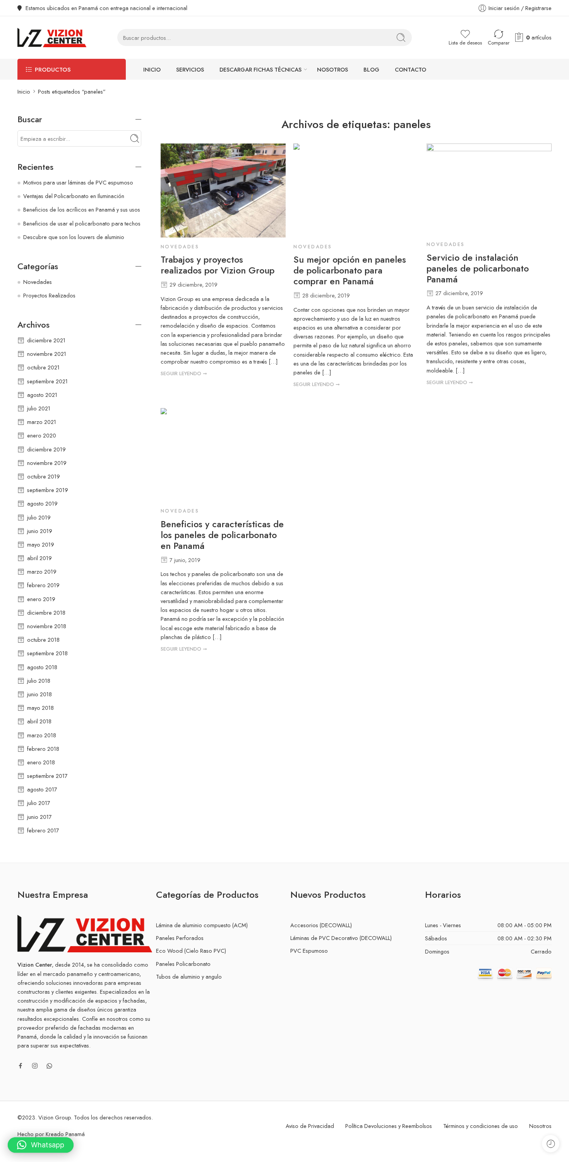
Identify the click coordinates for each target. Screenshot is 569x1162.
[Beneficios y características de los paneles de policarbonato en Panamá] (223, 455)
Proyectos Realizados (49, 295)
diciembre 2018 (46, 612)
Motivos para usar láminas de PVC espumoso (78, 182)
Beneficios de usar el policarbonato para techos (82, 223)
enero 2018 (41, 762)
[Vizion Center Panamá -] (51, 37)
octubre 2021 (43, 367)
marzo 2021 (41, 422)
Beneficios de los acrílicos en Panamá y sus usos (81, 209)
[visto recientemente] (550, 1143)
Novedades (180, 246)
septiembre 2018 (47, 653)
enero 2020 (41, 435)
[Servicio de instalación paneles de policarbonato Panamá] (489, 189)
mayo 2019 (40, 544)
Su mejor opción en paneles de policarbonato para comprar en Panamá (349, 271)
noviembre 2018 (46, 626)
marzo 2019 (42, 571)
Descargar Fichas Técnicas (260, 69)
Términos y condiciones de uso (480, 1126)
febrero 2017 (43, 830)
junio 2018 (39, 694)
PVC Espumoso (309, 951)
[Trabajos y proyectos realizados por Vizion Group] (223, 190)
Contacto (410, 69)
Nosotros (332, 69)
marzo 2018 (41, 735)
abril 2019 (39, 558)
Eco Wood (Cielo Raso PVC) (191, 951)
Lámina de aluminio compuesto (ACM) (202, 925)
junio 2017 (39, 817)
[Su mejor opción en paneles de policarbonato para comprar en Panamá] (355, 190)
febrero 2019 (43, 585)
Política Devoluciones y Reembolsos (388, 1126)
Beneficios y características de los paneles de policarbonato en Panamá (222, 535)
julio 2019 (39, 517)
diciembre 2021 (46, 340)
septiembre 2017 (47, 776)
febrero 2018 (43, 749)
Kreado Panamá (65, 1134)
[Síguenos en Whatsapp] (49, 1066)
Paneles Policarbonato (183, 964)
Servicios (190, 69)
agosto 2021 (42, 395)
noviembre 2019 (47, 463)
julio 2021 (38, 408)
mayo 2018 (40, 708)
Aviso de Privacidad (310, 1126)
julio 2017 (38, 803)
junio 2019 (39, 531)
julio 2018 (38, 681)
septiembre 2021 (47, 381)
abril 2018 (39, 721)
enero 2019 (41, 599)
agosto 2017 (42, 789)
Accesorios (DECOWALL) (321, 925)
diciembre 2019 (46, 449)
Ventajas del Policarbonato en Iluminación (73, 196)
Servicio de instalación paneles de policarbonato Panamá (478, 269)
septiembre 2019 (47, 490)
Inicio (152, 69)
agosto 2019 (42, 503)
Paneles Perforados (180, 938)
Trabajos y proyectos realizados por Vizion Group (217, 265)
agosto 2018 (42, 667)
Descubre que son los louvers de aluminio (73, 237)
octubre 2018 (43, 640)
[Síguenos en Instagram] (34, 1065)
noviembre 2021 (46, 354)
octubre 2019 (43, 476)
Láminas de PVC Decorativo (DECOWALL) (341, 938)
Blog (371, 69)
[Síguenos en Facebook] (20, 1066)
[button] (41, 1145)
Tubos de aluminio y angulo (189, 976)
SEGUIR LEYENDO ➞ (184, 373)
